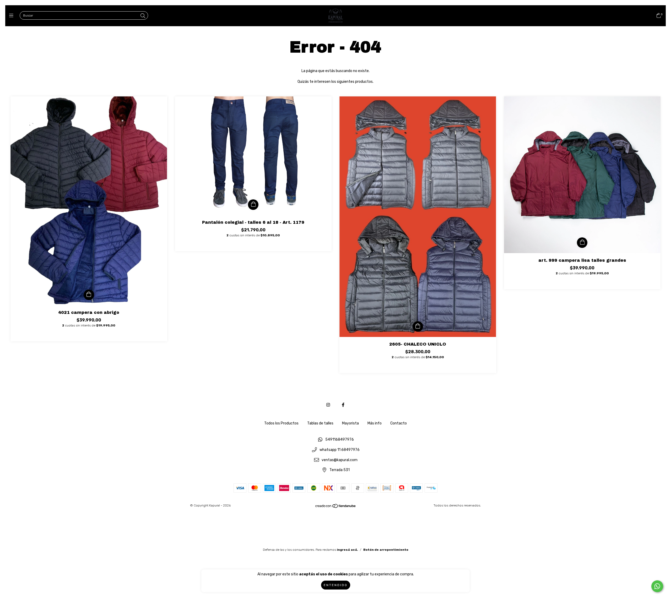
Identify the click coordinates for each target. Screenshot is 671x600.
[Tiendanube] (336, 507)
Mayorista (350, 423)
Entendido (336, 585)
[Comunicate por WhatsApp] (657, 586)
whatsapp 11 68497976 (340, 450)
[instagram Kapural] (328, 405)
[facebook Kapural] (343, 405)
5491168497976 (339, 440)
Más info (374, 423)
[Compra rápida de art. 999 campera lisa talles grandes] (582, 242)
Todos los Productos (281, 423)
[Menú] (12, 16)
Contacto (398, 423)
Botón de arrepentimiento (385, 550)
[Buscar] (143, 16)
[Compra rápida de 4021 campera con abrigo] (89, 295)
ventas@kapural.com (340, 460)
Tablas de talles (320, 423)
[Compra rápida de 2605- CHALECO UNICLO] (418, 326)
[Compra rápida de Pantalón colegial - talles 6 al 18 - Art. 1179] (253, 204)
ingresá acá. (347, 550)
